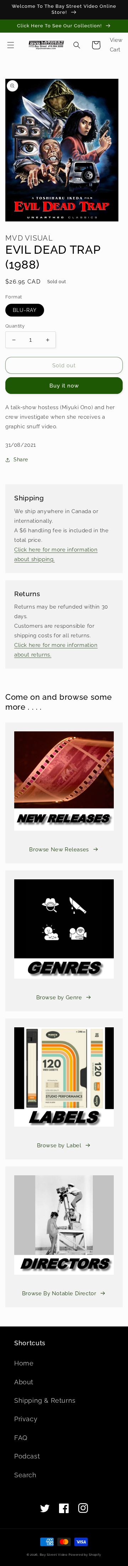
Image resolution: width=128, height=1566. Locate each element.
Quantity (15, 326)
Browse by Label (59, 1145)
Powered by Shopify (85, 1554)
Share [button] (21, 459)
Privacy (25, 1419)
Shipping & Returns (45, 1400)
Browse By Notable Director (59, 1293)
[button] (10, 45)
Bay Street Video (54, 1554)
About (23, 1382)
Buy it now (64, 386)
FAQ (20, 1437)
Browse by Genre (59, 997)
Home (23, 1363)
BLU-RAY (25, 310)
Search (25, 1475)
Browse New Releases (59, 849)
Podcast (27, 1456)
